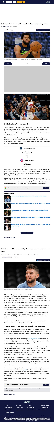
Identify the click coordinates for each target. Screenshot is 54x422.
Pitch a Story (19, 407)
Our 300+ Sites (45, 405)
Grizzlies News (11, 237)
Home (5, 237)
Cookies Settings (9, 412)
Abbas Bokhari (7, 257)
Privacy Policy (30, 407)
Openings (18, 405)
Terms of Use (44, 407)
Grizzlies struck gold (34, 338)
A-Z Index (43, 410)
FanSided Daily (9, 407)
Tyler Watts (6, 26)
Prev (8, 63)
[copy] (12, 30)
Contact (29, 405)
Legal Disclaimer (20, 410)
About (6, 405)
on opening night (22, 369)
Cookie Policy (8, 410)
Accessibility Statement (33, 410)
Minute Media (8, 415)
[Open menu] (3, 2)
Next (46, 63)
